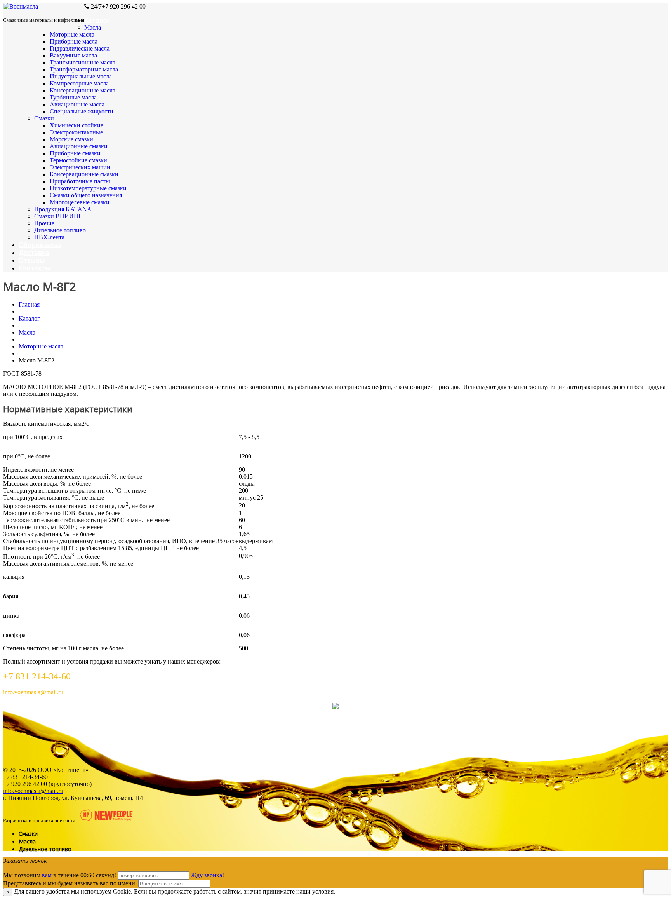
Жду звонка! (207, 875)
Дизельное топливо (60, 230)
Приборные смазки (75, 153)
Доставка (34, 252)
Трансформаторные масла (84, 69)
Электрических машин (80, 167)
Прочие (44, 223)
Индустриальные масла (81, 76)
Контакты (34, 267)
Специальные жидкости (81, 111)
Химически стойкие (76, 125)
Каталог (97, 20)
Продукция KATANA (63, 209)
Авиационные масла (77, 104)
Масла (92, 27)
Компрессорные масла (79, 83)
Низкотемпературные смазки (88, 188)
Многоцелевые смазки (80, 202)
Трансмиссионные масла (82, 62)
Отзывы (32, 260)
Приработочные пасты (80, 181)
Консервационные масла (82, 90)
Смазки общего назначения (86, 195)
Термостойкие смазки (78, 160)
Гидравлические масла (80, 48)
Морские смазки (71, 139)
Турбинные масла (73, 97)
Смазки (44, 118)
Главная (29, 304)
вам (47, 875)
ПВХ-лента (49, 237)
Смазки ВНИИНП (58, 216)
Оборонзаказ (40, 244)
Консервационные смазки (84, 174)
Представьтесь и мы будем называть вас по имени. (70, 883)
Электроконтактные (76, 132)
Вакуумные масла (73, 55)
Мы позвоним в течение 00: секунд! (60, 875)
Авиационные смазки (79, 146)
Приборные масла (73, 41)
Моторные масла (72, 34)
